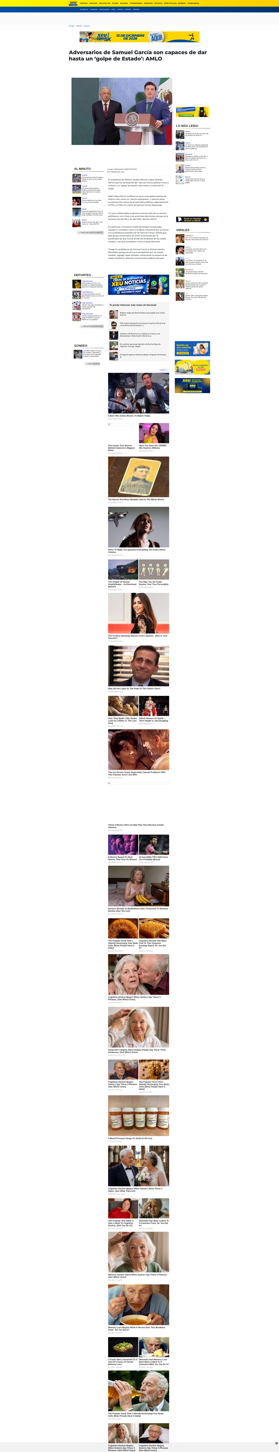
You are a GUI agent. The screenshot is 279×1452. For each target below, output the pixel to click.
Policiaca (158, 3)
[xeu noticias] (73, 3)
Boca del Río (104, 3)
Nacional (124, 3)
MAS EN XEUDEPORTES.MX (93, 326)
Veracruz (93, 3)
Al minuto (84, 9)
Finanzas (94, 9)
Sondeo (136, 9)
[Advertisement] (89, 253)
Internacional (136, 3)
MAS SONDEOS (93, 364)
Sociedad (182, 3)
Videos (120, 9)
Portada (84, 3)
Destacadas (104, 9)
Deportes (148, 3)
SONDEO (80, 345)
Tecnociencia (193, 3)
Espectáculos (170, 3)
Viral (113, 9)
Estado (115, 3)
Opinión (128, 9)
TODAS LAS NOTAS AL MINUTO (91, 232)
